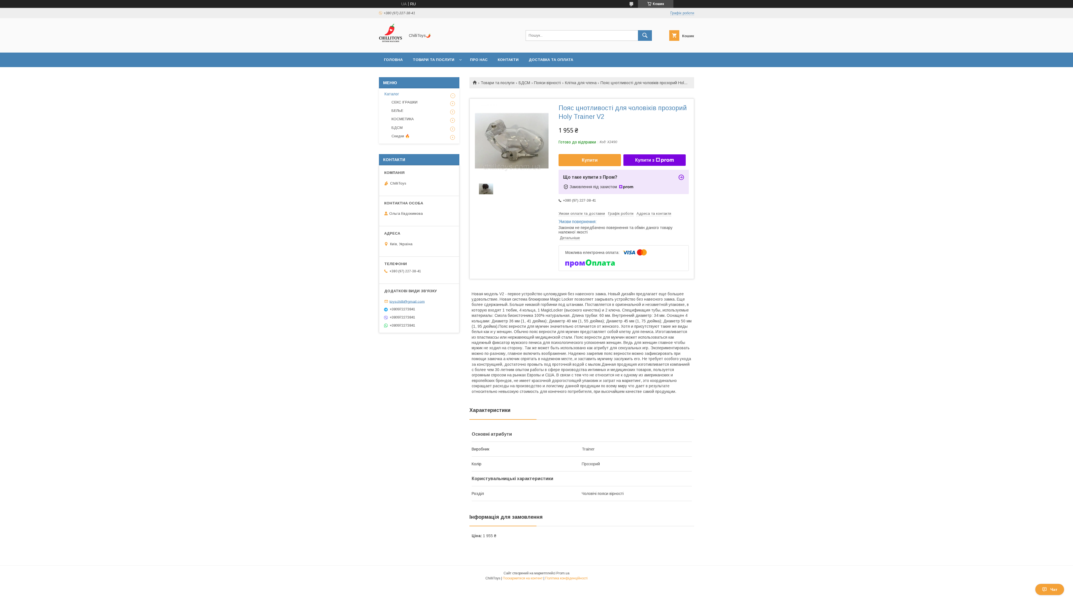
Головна (393, 60)
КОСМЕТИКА (402, 119)
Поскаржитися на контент (523, 578)
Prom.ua (562, 573)
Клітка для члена (581, 83)
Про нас (479, 60)
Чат (1053, 589)
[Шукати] (645, 35)
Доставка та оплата (551, 60)
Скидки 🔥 (400, 136)
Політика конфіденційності (566, 578)
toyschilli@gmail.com (407, 301)
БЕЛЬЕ (397, 110)
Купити (590, 160)
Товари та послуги (433, 60)
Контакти (508, 60)
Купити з (644, 160)
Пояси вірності (547, 83)
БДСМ (524, 83)
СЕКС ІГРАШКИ (404, 102)
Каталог (391, 94)
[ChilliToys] (390, 45)
